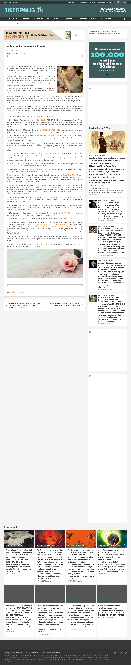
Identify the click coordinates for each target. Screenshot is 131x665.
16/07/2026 (9, 632)
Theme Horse (35, 653)
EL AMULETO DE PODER (16, 166)
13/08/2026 (102, 255)
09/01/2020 (10, 50)
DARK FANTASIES (66, 213)
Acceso (108, 19)
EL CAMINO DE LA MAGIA (72, 175)
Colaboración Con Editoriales (88, 2)
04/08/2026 (40, 581)
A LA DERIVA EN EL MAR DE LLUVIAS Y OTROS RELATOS (54, 226)
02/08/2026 (102, 324)
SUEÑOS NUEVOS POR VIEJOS (42, 169)
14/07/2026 (40, 634)
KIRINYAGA (42, 205)
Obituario (21, 292)
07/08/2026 (102, 289)
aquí (35, 73)
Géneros (25, 19)
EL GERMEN (41, 120)
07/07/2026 (102, 617)
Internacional (11, 527)
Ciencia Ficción (104, 545)
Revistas (83, 19)
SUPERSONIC (68, 219)
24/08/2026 (93, 185)
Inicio (8, 19)
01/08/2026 (71, 581)
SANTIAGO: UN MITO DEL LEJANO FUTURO (46, 153)
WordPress (57, 653)
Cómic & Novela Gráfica (99, 128)
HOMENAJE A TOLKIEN (50, 130)
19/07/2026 (102, 574)
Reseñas (16, 19)
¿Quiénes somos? (73, 2)
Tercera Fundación (41, 244)
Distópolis (18, 50)
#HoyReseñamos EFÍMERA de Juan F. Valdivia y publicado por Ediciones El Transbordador (65, 304)
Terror (19, 545)
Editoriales (70, 19)
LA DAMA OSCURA (52, 136)
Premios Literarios (41, 19)
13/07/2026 (71, 629)
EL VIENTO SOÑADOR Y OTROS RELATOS (51, 224)
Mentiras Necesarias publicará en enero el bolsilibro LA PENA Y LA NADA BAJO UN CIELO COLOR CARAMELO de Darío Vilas (25, 305)
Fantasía (40, 545)
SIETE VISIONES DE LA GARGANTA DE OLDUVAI (47, 187)
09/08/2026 (9, 574)
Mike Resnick (14, 292)
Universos (57, 19)
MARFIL (35, 144)
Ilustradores (96, 19)
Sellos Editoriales (103, 2)
